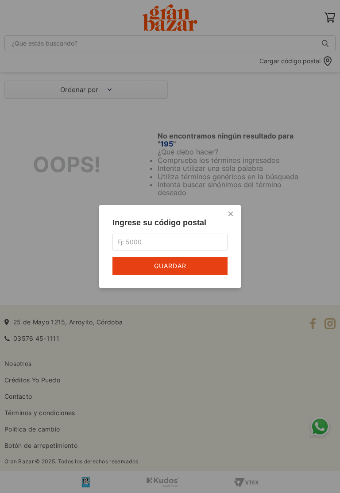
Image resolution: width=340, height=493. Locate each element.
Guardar (170, 266)
